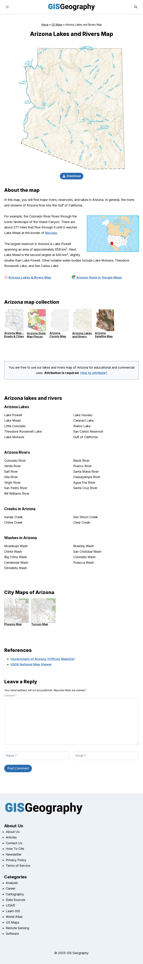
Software (12, 933)
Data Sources (15, 900)
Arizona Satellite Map (104, 334)
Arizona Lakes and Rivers (82, 334)
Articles (11, 837)
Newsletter (13, 854)
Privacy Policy (16, 860)
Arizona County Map (58, 334)
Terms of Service (18, 865)
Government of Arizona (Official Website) (42, 659)
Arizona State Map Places (36, 334)
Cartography (15, 894)
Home (44, 24)
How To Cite (15, 848)
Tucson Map (39, 624)
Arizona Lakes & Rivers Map (29, 277)
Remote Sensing (17, 928)
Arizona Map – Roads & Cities (14, 334)
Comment (10, 695)
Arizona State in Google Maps (99, 277)
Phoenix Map (13, 624)
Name (11, 756)
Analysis (12, 883)
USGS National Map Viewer (31, 664)
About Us (13, 832)
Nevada (51, 233)
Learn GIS (13, 911)
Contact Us (14, 843)
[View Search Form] (136, 7)
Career (10, 888)
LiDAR (10, 905)
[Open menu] (7, 7)
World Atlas (14, 916)
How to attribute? (93, 373)
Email (81, 756)
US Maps (56, 24)
